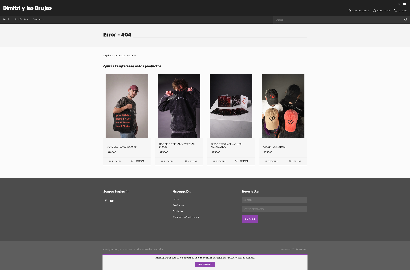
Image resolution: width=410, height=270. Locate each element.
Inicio (6, 19)
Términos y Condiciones (186, 217)
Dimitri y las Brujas (27, 8)
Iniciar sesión (383, 11)
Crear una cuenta (360, 11)
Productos (21, 19)
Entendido (205, 264)
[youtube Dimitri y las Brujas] (404, 4)
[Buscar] (406, 19)
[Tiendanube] (294, 249)
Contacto (38, 19)
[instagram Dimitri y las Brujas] (399, 4)
